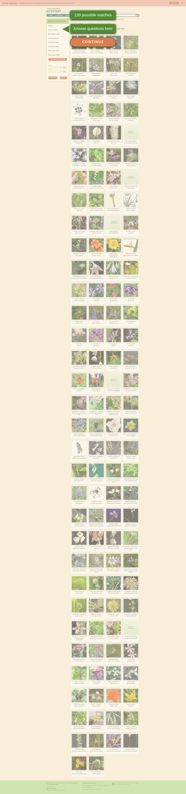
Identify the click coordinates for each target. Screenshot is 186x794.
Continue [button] (93, 42)
